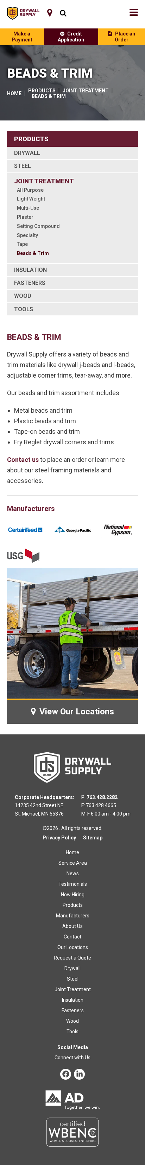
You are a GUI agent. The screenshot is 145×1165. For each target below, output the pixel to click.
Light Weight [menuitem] (31, 199)
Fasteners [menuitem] (29, 283)
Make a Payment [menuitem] (22, 36)
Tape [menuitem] (22, 244)
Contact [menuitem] (72, 937)
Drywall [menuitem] (27, 153)
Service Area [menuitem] (72, 863)
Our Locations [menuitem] (72, 947)
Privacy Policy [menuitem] (59, 837)
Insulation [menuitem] (30, 270)
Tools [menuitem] (23, 309)
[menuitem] (49, 13)
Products (42, 90)
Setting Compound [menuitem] (38, 226)
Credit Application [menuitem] (71, 36)
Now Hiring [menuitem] (72, 894)
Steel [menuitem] (22, 166)
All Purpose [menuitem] (30, 190)
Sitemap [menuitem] (92, 837)
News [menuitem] (73, 873)
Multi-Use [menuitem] (28, 208)
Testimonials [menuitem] (72, 884)
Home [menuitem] (72, 852)
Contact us (23, 459)
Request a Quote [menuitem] (72, 958)
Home (14, 93)
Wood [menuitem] (22, 296)
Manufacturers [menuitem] (72, 915)
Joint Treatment (86, 90)
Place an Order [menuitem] (125, 36)
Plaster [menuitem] (25, 217)
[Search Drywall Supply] (61, 13)
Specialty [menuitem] (27, 235)
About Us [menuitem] (72, 926)
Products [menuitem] (73, 905)
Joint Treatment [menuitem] (44, 181)
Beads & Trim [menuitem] (33, 253)
